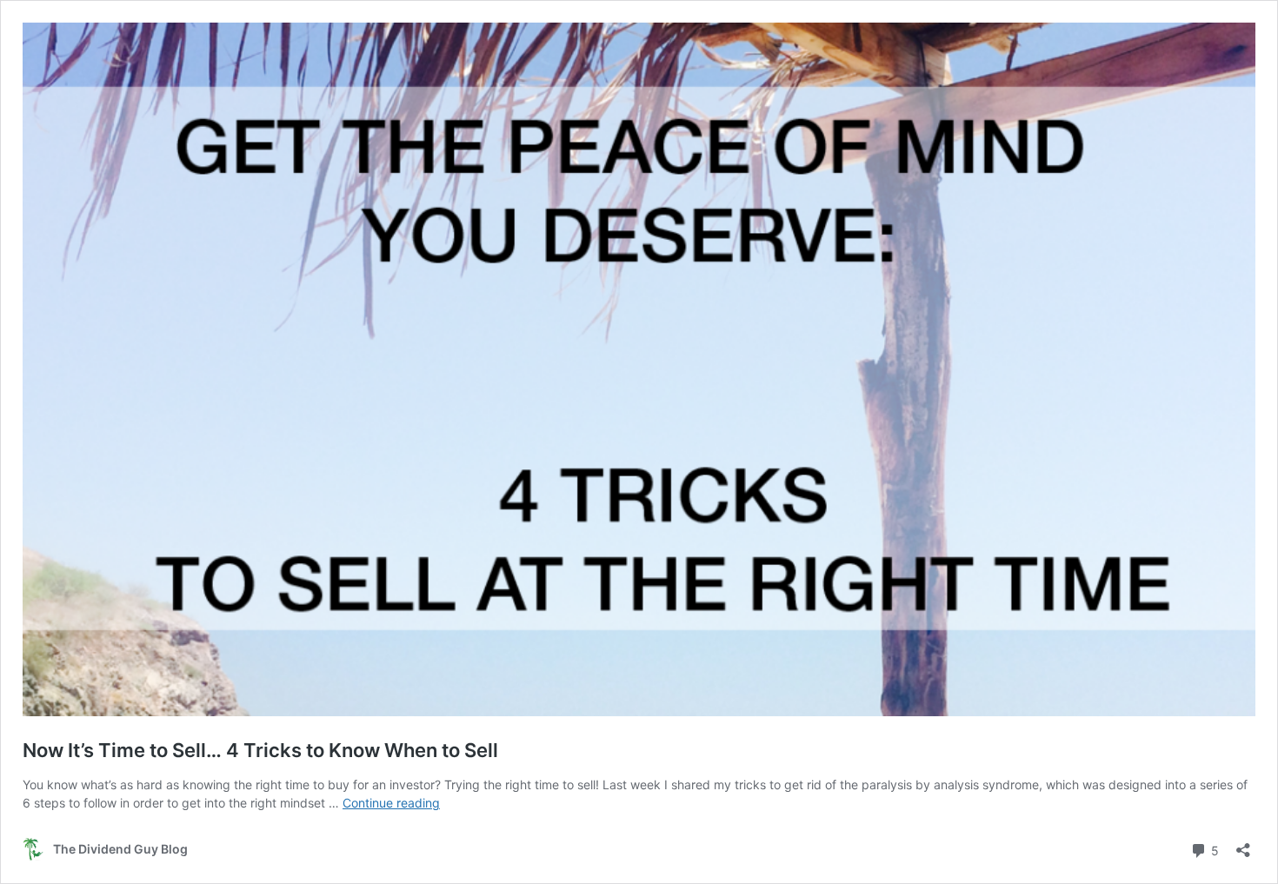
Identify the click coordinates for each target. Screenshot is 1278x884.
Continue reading (391, 802)
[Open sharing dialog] (1243, 844)
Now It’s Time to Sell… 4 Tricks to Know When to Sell (260, 750)
